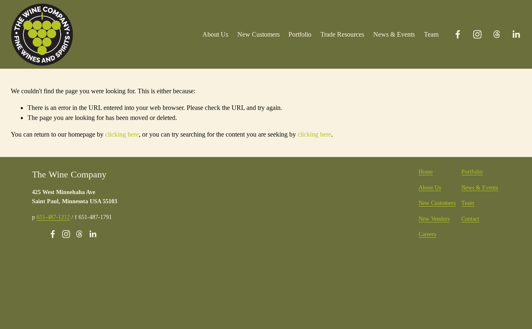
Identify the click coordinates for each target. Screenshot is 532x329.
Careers (427, 234)
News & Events (394, 34)
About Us (215, 34)
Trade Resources (342, 34)
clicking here (122, 134)
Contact (470, 218)
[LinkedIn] (516, 34)
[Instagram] (477, 34)
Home (426, 171)
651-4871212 (53, 217)
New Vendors (434, 218)
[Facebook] (458, 34)
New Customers (258, 34)
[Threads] (497, 34)
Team (431, 34)
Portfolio (299, 34)
